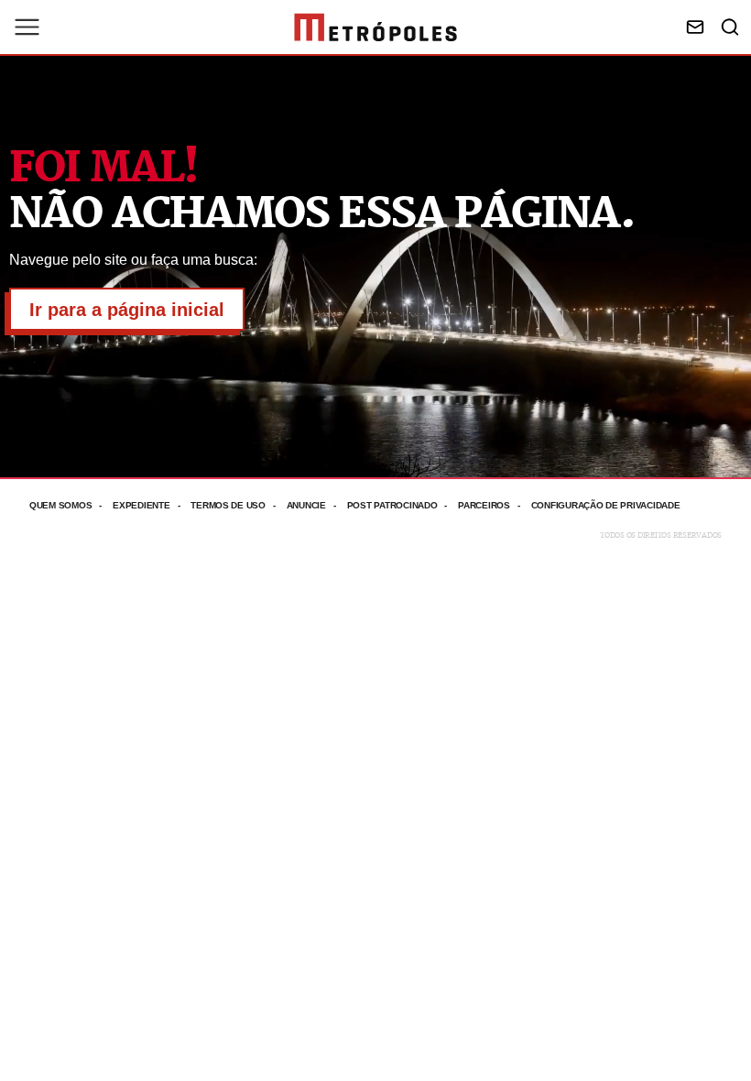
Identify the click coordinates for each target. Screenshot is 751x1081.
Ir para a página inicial (126, 310)
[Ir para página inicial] (375, 27)
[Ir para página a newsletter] (695, 27)
